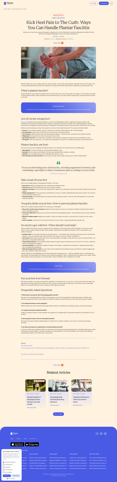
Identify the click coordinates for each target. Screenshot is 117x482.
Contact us (32, 438)
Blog (9, 9)
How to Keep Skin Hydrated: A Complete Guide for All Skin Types (98, 460)
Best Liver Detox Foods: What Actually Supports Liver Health (39, 457)
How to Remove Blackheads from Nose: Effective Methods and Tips (98, 457)
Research (23, 122)
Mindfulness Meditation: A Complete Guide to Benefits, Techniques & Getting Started (59, 460)
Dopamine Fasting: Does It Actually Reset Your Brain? (59, 468)
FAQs (12, 438)
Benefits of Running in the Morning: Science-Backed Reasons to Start (78, 463)
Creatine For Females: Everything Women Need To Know (78, 460)
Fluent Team (52, 39)
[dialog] (11, 465)
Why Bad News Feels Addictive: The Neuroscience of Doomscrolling (59, 465)
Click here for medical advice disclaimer (32, 354)
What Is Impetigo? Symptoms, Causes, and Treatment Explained (98, 468)
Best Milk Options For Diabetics (37, 463)
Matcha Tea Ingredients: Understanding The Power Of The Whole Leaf (39, 460)
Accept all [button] (6, 475)
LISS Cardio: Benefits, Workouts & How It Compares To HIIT (78, 468)
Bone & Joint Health (31, 407)
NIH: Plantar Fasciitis (26, 345)
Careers (18, 438)
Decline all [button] (16, 475)
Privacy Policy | (54, 475)
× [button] (20, 450)
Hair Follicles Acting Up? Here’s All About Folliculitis (98, 463)
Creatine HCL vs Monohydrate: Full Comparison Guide (78, 457)
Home (5, 9)
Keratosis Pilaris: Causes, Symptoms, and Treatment (98, 465)
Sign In (92, 3)
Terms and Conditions (62, 475)
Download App (104, 3)
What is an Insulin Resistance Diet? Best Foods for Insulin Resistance (39, 465)
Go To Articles (58, 414)
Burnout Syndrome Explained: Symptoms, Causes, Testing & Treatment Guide (59, 457)
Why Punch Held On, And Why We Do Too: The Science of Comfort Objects (59, 463)
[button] (11, 478)
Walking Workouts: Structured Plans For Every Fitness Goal (78, 465)
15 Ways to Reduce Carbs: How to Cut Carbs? (39, 468)
